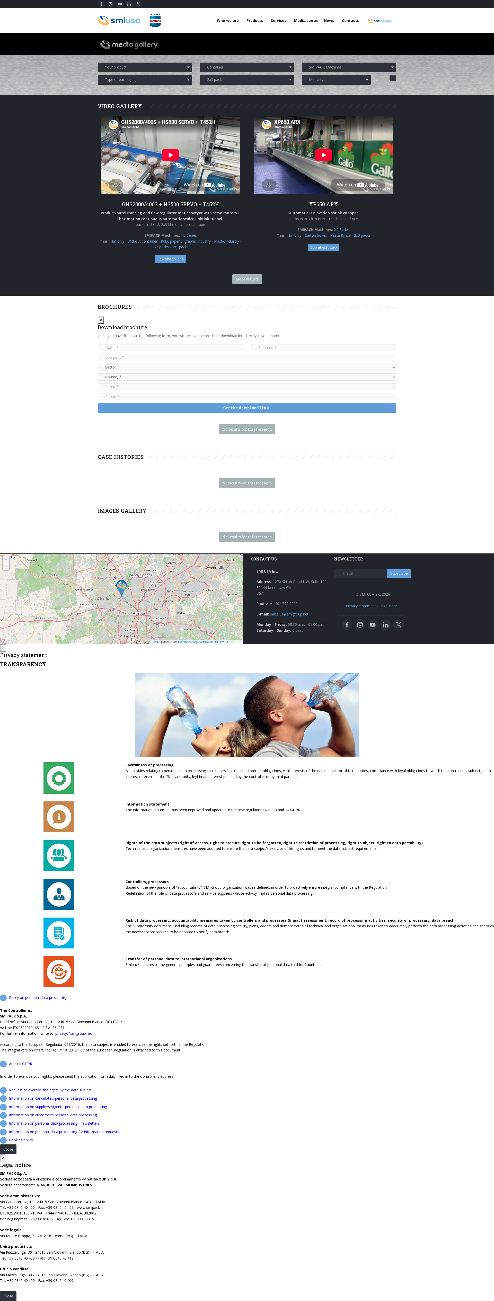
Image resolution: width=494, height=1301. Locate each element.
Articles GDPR (20, 1063)
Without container (142, 241)
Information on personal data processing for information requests (64, 1131)
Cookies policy (21, 1139)
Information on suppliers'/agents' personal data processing (58, 1106)
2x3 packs (160, 246)
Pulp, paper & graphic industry (186, 241)
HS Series (189, 235)
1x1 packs (180, 246)
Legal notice (389, 605)
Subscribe (399, 573)
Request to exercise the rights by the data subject (50, 1090)
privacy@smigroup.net (73, 1033)
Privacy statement (361, 605)
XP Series (342, 229)
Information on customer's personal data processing (53, 1114)
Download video (170, 258)
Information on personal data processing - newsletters (54, 1123)
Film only (116, 241)
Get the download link (246, 407)
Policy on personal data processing (38, 997)
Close (8, 1149)
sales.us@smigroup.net (289, 614)
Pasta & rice (340, 235)
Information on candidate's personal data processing (53, 1098)
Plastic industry (226, 241)
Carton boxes (316, 235)
